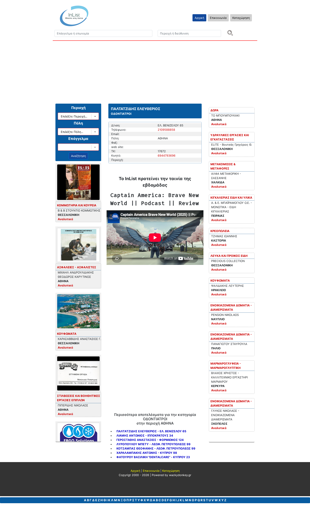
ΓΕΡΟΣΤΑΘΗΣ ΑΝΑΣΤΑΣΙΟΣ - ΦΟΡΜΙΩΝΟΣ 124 (150, 440)
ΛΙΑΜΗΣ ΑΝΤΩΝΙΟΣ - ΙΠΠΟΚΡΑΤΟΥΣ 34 (144, 435)
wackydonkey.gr (180, 475)
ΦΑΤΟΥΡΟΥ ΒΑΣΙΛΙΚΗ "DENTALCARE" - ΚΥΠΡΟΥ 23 (153, 457)
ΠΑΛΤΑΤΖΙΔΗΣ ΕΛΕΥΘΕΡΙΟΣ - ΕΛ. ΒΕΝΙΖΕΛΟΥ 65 (151, 431)
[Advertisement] (160, 71)
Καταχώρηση (241, 18)
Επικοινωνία (218, 18)
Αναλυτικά (65, 219)
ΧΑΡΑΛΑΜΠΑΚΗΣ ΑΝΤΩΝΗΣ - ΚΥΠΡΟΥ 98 (146, 453)
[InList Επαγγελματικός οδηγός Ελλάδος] (74, 16)
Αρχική (199, 18)
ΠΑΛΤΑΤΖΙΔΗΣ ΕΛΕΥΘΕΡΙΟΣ (135, 109)
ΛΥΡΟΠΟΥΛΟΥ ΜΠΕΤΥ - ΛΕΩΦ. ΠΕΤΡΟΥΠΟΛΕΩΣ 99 (153, 444)
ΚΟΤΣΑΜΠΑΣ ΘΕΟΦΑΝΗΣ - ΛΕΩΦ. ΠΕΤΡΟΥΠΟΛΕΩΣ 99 (155, 448)
